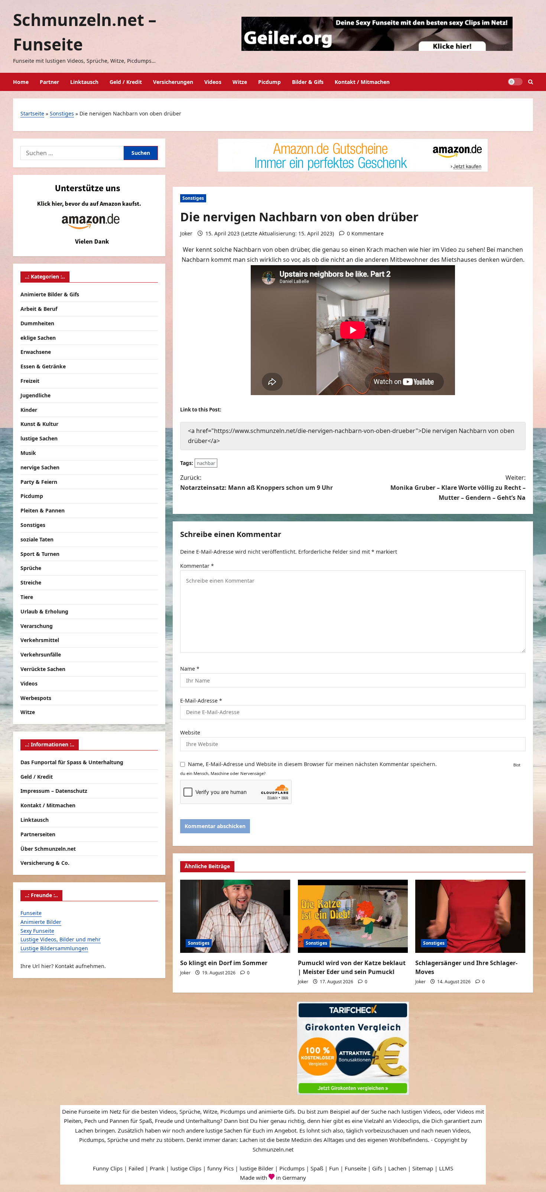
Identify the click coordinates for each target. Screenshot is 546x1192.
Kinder (28, 409)
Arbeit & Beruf (38, 308)
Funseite (31, 912)
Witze (240, 81)
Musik (28, 452)
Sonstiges (62, 113)
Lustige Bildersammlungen (54, 948)
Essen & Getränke (43, 366)
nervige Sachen (39, 467)
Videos (212, 81)
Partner (49, 81)
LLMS (446, 1168)
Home (21, 81)
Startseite (32, 113)
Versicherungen (173, 81)
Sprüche (30, 567)
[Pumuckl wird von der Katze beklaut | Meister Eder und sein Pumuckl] (353, 916)
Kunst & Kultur (39, 423)
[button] (530, 82)
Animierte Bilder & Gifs (49, 294)
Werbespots (35, 697)
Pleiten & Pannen (42, 510)
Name (189, 668)
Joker (186, 233)
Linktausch (84, 81)
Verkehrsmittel (39, 640)
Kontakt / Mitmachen (362, 81)
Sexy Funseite (37, 930)
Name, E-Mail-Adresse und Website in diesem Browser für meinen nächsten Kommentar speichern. (312, 764)
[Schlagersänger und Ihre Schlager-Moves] (470, 916)
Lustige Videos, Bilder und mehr (60, 939)
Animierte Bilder (40, 921)
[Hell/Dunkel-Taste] (515, 81)
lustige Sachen (39, 438)
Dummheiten (37, 323)
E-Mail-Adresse (201, 700)
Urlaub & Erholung (44, 611)
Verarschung (36, 625)
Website (190, 732)
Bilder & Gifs (308, 81)
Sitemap (422, 1168)
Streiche (30, 582)
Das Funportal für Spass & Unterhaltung (71, 762)
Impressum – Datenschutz (53, 790)
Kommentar (197, 565)
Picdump (269, 81)
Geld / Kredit (126, 81)
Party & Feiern (38, 481)
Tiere (26, 596)
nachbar (206, 463)
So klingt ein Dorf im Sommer (223, 963)
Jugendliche (35, 395)
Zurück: (256, 482)
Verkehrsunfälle (40, 654)
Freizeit (29, 380)
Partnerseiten (37, 834)
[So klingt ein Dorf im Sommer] (235, 916)
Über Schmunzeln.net (48, 848)
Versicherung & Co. (44, 862)
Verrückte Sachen (42, 668)
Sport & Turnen (39, 553)
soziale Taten (36, 539)
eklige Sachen (38, 337)
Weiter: (458, 487)
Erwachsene (35, 351)
